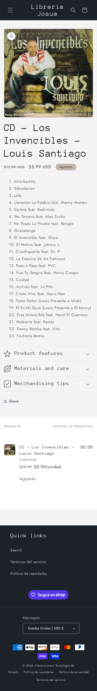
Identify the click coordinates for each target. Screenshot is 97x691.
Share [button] (14, 401)
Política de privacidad (74, 672)
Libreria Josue (44, 665)
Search (16, 550)
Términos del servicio (28, 561)
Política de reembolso (28, 573)
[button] (10, 10)
